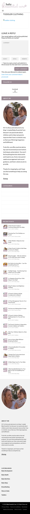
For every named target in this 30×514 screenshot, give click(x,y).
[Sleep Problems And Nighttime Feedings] (5, 287)
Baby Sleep (6, 202)
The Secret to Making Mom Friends (17, 308)
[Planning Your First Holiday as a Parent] (5, 234)
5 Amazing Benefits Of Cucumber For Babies (16, 347)
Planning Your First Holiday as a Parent (16, 234)
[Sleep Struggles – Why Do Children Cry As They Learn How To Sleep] (5, 257)
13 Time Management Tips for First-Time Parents (17, 301)
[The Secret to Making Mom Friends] (5, 310)
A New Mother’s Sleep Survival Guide (16, 241)
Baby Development (8, 189)
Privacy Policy (5, 507)
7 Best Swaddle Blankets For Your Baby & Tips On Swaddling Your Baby (17, 370)
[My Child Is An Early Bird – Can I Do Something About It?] (5, 264)
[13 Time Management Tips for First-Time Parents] (5, 302)
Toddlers (5, 215)
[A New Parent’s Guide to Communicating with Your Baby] (5, 227)
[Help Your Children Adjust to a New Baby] (5, 333)
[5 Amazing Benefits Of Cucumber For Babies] (5, 348)
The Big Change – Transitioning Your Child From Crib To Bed (17, 271)
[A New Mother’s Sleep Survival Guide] (5, 242)
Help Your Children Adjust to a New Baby (17, 332)
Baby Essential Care (12, 504)
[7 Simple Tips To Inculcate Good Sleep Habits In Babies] (5, 356)
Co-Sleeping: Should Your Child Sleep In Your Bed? (16, 279)
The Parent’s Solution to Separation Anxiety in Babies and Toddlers (17, 325)
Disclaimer (24, 507)
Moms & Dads (7, 211)
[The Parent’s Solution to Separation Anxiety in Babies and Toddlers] (5, 325)
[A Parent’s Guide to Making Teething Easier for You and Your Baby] (5, 316)
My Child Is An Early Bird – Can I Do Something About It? (17, 264)
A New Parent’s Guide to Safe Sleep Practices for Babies (17, 249)
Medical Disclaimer (8, 509)
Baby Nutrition (7, 198)
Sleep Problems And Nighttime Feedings (16, 286)
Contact (25, 509)
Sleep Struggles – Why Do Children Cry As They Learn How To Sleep (17, 256)
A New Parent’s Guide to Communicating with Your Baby (16, 226)
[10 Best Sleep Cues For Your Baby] (5, 363)
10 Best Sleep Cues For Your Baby (17, 362)
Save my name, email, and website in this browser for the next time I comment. (15, 64)
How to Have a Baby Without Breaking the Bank (15, 340)
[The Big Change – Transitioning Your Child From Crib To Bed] (5, 272)
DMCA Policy (18, 509)
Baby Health (6, 194)
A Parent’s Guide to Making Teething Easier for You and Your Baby (16, 317)
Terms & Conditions (15, 507)
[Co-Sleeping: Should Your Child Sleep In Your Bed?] (5, 279)
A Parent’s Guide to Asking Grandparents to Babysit (15, 294)
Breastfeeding (7, 207)
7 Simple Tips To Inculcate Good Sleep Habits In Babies (16, 355)
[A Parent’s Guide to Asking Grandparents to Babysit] (5, 294)
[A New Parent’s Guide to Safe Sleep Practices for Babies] (5, 249)
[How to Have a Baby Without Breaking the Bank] (5, 340)
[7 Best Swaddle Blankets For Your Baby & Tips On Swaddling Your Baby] (5, 370)
